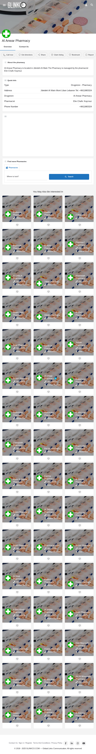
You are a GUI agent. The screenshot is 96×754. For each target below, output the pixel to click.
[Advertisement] (48, 137)
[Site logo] (17, 5)
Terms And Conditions (41, 743)
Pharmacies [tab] (13, 168)
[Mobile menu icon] (4, 5)
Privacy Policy (56, 743)
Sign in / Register (25, 743)
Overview (8, 47)
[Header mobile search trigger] (92, 5)
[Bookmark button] (17, 225)
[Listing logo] (6, 33)
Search (70, 177)
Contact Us (24, 47)
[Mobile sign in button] (86, 5)
